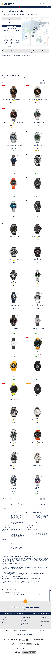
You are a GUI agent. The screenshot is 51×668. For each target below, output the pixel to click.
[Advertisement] (25, 66)
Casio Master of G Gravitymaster (37, 168)
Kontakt (42, 619)
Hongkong (34, 32)
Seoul (36, 29)
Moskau (24, 25)
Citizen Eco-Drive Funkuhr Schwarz (37, 236)
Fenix (10, 581)
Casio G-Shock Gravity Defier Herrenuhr (37, 442)
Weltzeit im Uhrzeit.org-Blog (10, 503)
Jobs (41, 625)
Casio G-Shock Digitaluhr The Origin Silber (37, 305)
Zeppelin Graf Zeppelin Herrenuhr (37, 465)
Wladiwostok (40, 28)
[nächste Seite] (48, 83)
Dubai (25, 31)
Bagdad (23, 30)
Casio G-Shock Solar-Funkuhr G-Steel (13, 419)
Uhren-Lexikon (23, 621)
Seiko (4, 582)
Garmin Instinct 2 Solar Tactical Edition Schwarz (37, 396)
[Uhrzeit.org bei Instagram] (44, 613)
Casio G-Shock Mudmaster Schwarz (37, 259)
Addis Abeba (25, 34)
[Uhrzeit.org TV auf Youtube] (46, 613)
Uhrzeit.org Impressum (45, 621)
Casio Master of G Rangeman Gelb (14, 373)
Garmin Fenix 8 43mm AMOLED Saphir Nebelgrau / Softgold (37, 99)
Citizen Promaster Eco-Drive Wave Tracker (37, 122)
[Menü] (20, 651)
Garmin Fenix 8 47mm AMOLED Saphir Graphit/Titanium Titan (13, 122)
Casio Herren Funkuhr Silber (14, 465)
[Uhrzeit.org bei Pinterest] (48, 613)
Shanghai (35, 30)
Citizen (4, 579)
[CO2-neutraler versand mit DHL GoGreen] (29, 652)
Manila (38, 33)
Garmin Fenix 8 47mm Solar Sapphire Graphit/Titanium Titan (13, 396)
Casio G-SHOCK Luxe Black (37, 213)
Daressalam (25, 36)
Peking (36, 28)
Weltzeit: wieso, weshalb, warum (10, 542)
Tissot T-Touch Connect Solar (13, 328)
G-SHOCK (10, 578)
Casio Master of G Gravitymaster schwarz (37, 191)
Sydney (43, 41)
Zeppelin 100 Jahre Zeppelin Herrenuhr (37, 419)
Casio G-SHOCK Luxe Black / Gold (14, 236)
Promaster (8, 579)
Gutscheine (4, 622)
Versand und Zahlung (5, 619)
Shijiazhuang (33, 29)
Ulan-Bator (36, 27)
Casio (4, 578)
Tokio (40, 29)
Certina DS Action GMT (37, 282)
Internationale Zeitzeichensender (10, 527)
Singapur (32, 35)
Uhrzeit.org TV (23, 620)
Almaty (31, 28)
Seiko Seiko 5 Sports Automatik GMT (37, 145)
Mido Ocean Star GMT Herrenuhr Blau (13, 305)
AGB (41, 627)
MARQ (7, 581)
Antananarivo (26, 38)
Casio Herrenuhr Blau (13, 488)
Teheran (27, 29)
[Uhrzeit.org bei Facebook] (42, 613)
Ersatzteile (3, 620)
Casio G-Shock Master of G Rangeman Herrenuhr (37, 373)
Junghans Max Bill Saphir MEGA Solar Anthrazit (37, 328)
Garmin (4, 581)
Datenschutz (23, 624)
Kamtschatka (44, 26)
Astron (6, 582)
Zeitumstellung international (9, 512)
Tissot (4, 584)
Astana (30, 26)
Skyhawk (11, 579)
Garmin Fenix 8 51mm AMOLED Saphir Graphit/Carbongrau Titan (13, 99)
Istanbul (23, 28)
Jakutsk (39, 24)
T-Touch (7, 584)
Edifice (6, 578)
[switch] (19, 653)
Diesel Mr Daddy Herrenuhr (13, 282)
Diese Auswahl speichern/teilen (8, 498)
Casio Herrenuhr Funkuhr (13, 442)
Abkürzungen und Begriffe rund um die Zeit (37, 512)
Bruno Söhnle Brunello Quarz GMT (13, 168)
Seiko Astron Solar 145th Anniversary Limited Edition (13, 145)
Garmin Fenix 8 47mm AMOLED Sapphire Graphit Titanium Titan (37, 351)
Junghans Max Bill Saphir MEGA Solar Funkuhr (13, 351)
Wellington (47, 42)
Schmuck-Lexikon (24, 623)
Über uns (42, 623)
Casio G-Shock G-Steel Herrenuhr (14, 259)
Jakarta (33, 36)
